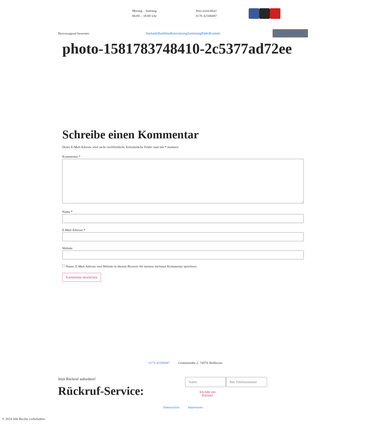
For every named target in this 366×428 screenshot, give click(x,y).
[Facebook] (254, 13)
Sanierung (194, 33)
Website (67, 248)
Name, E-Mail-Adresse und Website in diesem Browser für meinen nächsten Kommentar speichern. (131, 266)
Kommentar (71, 156)
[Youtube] (275, 13)
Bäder (205, 33)
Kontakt (214, 33)
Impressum (195, 407)
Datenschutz (171, 407)
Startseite (152, 33)
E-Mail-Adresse (73, 230)
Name (67, 211)
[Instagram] (264, 13)
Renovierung (179, 33)
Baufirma (164, 33)
